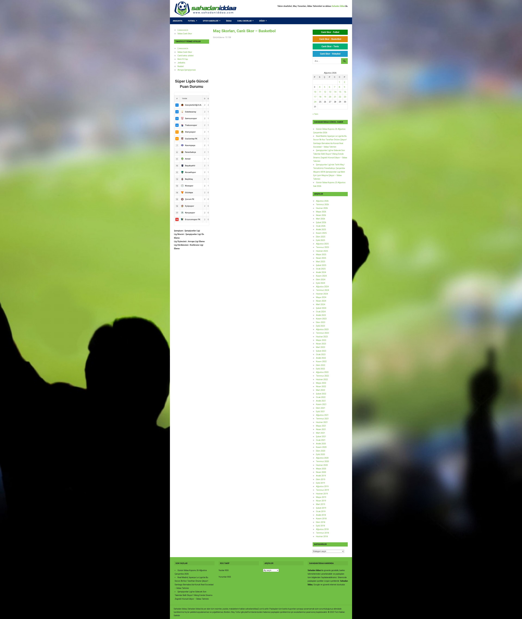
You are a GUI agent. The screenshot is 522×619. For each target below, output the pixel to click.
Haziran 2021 (322, 422)
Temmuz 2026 (322, 204)
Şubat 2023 (321, 351)
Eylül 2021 (320, 411)
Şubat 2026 (321, 222)
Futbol (191, 21)
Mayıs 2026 (321, 211)
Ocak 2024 (320, 311)
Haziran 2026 (322, 208)
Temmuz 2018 (322, 533)
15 (340, 92)
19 (325, 97)
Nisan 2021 (321, 429)
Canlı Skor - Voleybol (330, 53)
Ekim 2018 (320, 522)
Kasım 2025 (321, 233)
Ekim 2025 (320, 236)
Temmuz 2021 (322, 418)
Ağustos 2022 (322, 372)
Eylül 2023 (320, 326)
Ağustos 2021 (322, 415)
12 (325, 92)
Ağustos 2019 (322, 486)
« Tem (315, 114)
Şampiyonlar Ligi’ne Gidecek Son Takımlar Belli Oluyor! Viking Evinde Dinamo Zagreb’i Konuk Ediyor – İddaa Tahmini (193, 595)
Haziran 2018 (322, 536)
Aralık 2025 (321, 229)
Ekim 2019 (320, 479)
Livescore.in (183, 30)
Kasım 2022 (321, 361)
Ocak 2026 (320, 226)
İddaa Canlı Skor (185, 33)
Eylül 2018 (320, 526)
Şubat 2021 (321, 436)
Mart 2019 (320, 504)
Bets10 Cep (183, 59)
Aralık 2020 (321, 443)
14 (335, 92)
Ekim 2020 (320, 451)
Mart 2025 (320, 261)
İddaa (229, 21)
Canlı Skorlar (244, 21)
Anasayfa (177, 21)
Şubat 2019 (321, 508)
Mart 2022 (320, 390)
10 (315, 92)
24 (315, 102)
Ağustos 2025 (322, 244)
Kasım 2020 (321, 447)
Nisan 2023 (321, 343)
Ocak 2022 (320, 397)
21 (335, 97)
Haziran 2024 (322, 294)
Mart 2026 (320, 219)
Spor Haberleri (210, 21)
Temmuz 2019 (322, 490)
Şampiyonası (190, 70)
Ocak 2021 (320, 440)
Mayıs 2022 (321, 383)
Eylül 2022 (320, 368)
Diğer (262, 21)
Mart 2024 (320, 304)
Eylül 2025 (320, 240)
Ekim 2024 (320, 279)
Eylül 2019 (320, 483)
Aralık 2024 (321, 272)
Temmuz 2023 (322, 333)
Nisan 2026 (321, 215)
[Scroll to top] (517, 614)
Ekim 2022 (320, 365)
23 (345, 97)
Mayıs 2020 (321, 468)
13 (330, 92)
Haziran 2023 (322, 336)
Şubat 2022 (321, 394)
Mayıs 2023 (321, 340)
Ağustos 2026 (322, 201)
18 (320, 97)
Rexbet (181, 66)
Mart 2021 (320, 433)
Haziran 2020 (322, 465)
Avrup (180, 70)
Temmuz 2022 (322, 376)
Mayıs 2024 (321, 297)
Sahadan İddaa (338, 6)
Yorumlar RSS (225, 577)
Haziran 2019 (322, 493)
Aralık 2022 (321, 358)
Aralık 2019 (321, 475)
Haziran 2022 (322, 379)
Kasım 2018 (321, 518)
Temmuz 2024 (322, 290)
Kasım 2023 (321, 318)
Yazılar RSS (224, 570)
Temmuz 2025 (322, 247)
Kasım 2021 (321, 404)
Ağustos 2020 (322, 458)
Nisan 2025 (321, 258)
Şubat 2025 (321, 265)
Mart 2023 (320, 347)
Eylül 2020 (320, 454)
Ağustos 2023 (322, 329)
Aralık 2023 (321, 315)
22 (340, 97)
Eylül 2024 (320, 283)
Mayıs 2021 (321, 426)
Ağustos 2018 (322, 529)
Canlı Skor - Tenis (330, 46)
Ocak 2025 (320, 269)
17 (315, 97)
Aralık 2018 (321, 515)
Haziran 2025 (322, 251)
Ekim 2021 (320, 408)
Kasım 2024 (321, 276)
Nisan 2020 (321, 472)
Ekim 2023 (320, 322)
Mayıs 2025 (321, 254)
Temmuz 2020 (322, 461)
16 (345, 92)
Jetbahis (181, 62)
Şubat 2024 (321, 308)
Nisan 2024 (321, 301)
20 (330, 97)
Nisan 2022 (321, 386)
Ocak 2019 (320, 511)
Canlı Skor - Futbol (330, 32)
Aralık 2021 (321, 401)
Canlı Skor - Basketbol (330, 39)
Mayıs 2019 (321, 497)
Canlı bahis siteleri (186, 55)
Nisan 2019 (321, 500)
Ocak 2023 (320, 354)
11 (320, 92)
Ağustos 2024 (322, 286)
